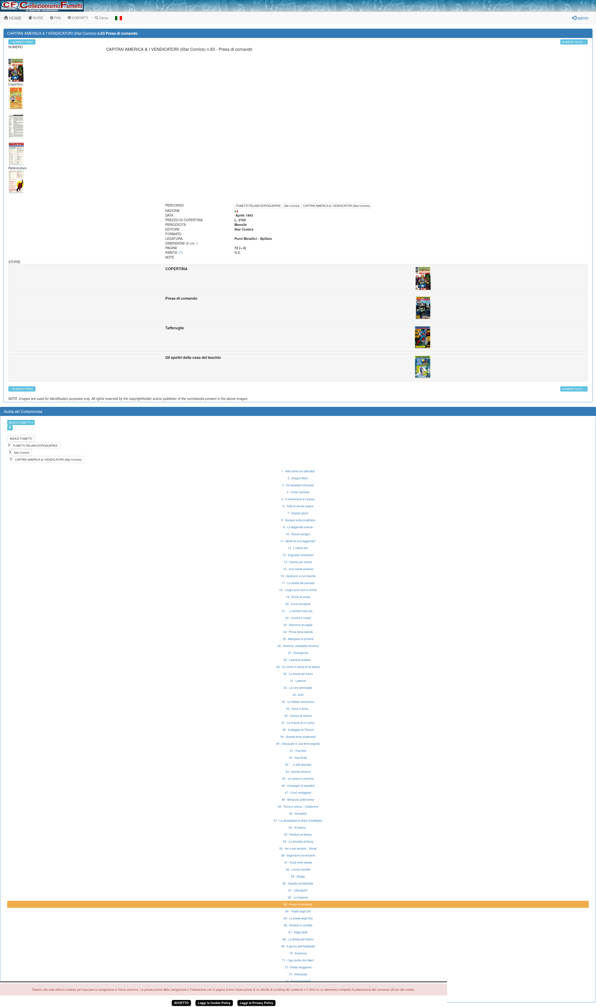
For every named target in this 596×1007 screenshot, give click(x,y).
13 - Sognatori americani (298, 555)
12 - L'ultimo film (298, 548)
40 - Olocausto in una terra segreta (298, 743)
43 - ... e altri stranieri (298, 764)
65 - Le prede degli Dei (298, 918)
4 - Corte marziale (298, 492)
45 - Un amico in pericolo (298, 778)
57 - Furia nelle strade (298, 862)
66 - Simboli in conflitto (298, 925)
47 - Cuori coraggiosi (298, 792)
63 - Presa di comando (298, 904)
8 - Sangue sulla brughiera (298, 520)
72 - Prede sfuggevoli (298, 967)
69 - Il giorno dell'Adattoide (298, 946)
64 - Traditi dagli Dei (298, 911)
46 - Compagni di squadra (298, 785)
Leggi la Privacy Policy (256, 1002)
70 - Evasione (298, 953)
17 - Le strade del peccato (298, 583)
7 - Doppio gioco (298, 513)
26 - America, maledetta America (298, 646)
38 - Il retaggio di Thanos (298, 729)
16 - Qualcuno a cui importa (298, 576)
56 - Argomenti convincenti (298, 855)
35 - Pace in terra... (298, 709)
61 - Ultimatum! (298, 890)
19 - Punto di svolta (298, 597)
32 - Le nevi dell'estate (298, 688)
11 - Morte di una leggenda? (298, 541)
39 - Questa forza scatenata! (298, 736)
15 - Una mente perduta (298, 569)
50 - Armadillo (298, 813)
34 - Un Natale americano (298, 702)
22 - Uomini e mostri (298, 618)
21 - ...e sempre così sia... (298, 611)
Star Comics (291, 206)
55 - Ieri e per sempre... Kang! (298, 848)
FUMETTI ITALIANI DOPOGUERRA (258, 206)
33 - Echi (298, 695)
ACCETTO (181, 1002)
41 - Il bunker (298, 750)
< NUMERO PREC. (22, 42)
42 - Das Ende (298, 757)
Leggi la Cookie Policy (214, 1002)
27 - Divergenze (298, 653)
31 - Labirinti (298, 681)
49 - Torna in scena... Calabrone (298, 806)
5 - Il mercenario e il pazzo (298, 499)
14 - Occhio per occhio (298, 562)
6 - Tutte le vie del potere (298, 506)
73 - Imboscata (298, 974)
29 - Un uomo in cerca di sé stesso (298, 667)
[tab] (298, 278)
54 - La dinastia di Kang (298, 841)
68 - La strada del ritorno (298, 939)
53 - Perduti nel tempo (298, 834)
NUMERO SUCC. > (574, 42)
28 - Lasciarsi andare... (298, 660)
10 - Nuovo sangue (298, 534)
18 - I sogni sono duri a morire (298, 590)
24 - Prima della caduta (298, 632)
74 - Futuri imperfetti (298, 981)
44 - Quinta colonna (298, 771)
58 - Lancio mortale (298, 869)
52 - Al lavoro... (298, 827)
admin (582, 18)
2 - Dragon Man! (298, 478)
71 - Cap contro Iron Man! (298, 960)
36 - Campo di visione (298, 716)
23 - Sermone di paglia (298, 625)
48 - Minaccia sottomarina (298, 799)
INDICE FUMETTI (20, 422)
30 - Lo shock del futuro (298, 674)
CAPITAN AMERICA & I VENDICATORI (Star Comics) (336, 206)
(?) (181, 252)
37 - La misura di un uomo (298, 723)
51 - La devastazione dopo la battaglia (298, 820)
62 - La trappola (298, 897)
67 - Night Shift (298, 932)
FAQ (57, 17)
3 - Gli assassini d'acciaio (298, 485)
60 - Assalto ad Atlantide (298, 883)
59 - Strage (298, 876)
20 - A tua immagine (298, 604)
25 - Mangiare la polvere (298, 639)
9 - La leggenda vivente (298, 527)
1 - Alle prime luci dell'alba (298, 471)
